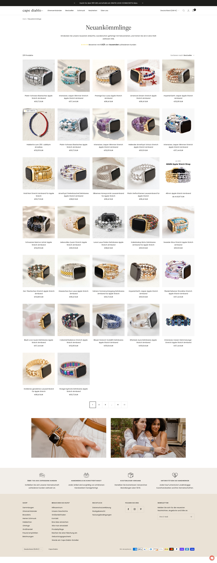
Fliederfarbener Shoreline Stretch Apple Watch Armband (178, 292)
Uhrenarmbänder (54, 10)
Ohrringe (26, 525)
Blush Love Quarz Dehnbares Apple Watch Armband (38, 341)
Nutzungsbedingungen (102, 515)
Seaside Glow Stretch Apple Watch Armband (178, 243)
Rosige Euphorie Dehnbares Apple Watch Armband (74, 390)
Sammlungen (28, 507)
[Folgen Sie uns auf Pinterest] (141, 509)
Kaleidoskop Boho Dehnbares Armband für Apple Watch (143, 243)
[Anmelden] (188, 11)
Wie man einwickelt (60, 525)
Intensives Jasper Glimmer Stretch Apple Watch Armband (73, 96)
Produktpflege (58, 529)
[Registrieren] (191, 517)
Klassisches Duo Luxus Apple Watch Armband (73, 292)
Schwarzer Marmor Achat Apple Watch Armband (38, 243)
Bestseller (69, 10)
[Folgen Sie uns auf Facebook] (128, 509)
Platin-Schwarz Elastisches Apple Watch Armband (38, 96)
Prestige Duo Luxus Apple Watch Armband (108, 96)
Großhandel (28, 529)
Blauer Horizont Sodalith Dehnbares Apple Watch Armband (108, 341)
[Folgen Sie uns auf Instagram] (134, 509)
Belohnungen (28, 536)
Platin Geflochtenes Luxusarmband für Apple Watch (143, 194)
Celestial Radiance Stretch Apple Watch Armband (74, 341)
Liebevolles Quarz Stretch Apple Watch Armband (73, 243)
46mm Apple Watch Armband (178, 193)
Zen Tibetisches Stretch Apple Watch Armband (38, 292)
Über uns (104, 10)
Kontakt (55, 518)
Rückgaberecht (98, 511)
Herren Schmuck (29, 518)
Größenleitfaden (59, 515)
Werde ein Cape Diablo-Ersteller (65, 540)
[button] (212, 558)
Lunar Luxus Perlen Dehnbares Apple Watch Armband (108, 243)
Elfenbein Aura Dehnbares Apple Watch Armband (143, 341)
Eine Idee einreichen (60, 522)
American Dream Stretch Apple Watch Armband (143, 96)
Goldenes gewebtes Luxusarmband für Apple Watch (39, 390)
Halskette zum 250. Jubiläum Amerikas (39, 145)
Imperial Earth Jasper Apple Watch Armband (178, 96)
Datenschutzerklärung (101, 507)
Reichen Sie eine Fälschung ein (64, 533)
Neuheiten (92, 10)
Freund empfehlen (30, 533)
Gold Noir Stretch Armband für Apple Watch (38, 194)
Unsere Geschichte (60, 511)
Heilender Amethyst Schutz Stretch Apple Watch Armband (143, 145)
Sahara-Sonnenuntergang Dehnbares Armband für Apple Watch (108, 292)
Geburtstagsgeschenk (61, 536)
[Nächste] (124, 405)
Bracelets (27, 515)
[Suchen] (184, 11)
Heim (24, 19)
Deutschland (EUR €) (168, 10)
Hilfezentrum (57, 507)
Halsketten (27, 522)
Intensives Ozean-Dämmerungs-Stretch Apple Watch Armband (178, 341)
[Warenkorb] (193, 11)
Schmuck (81, 10)
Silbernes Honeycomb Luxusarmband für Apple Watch (108, 194)
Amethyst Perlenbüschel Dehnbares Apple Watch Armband (74, 194)
